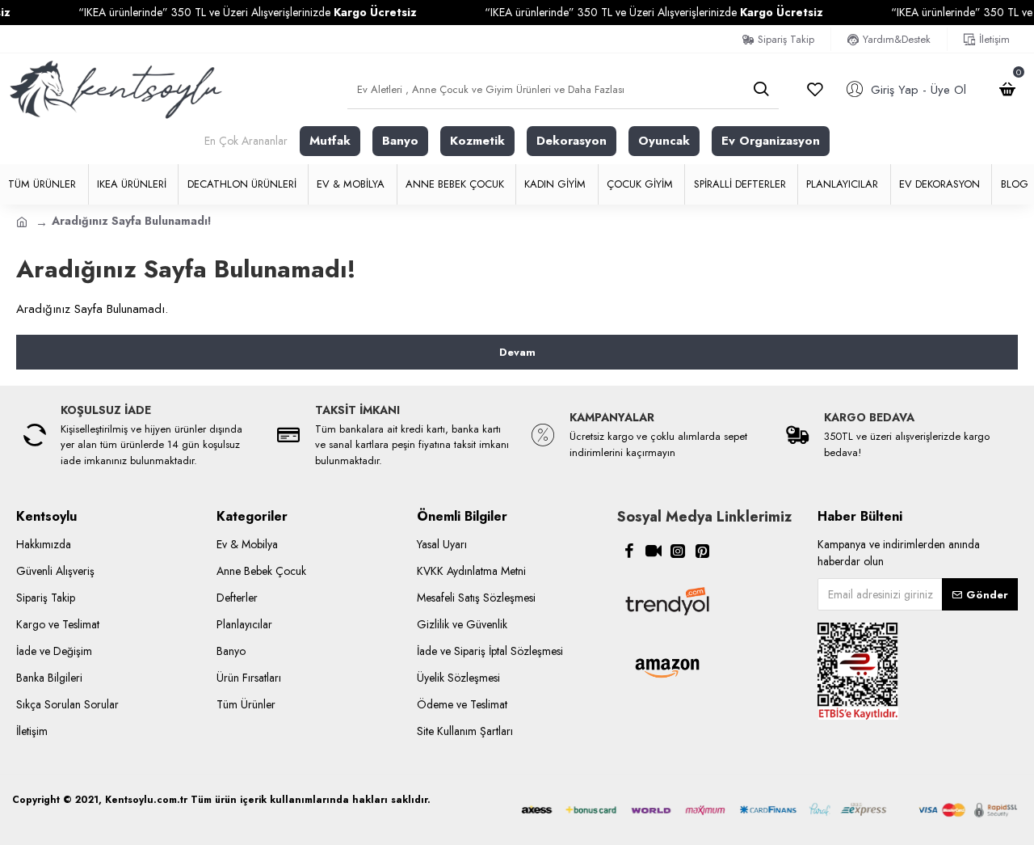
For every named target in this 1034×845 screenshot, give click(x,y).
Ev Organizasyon (770, 141)
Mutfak (330, 141)
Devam (517, 352)
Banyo (400, 141)
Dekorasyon (571, 141)
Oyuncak (664, 141)
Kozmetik (477, 141)
